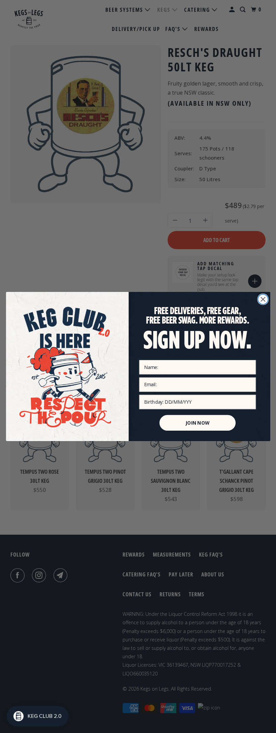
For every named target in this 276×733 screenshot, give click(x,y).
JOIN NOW (197, 423)
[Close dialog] (263, 299)
